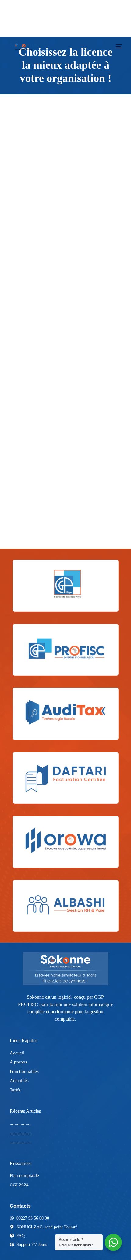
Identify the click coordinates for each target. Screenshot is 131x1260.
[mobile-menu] (118, 46)
